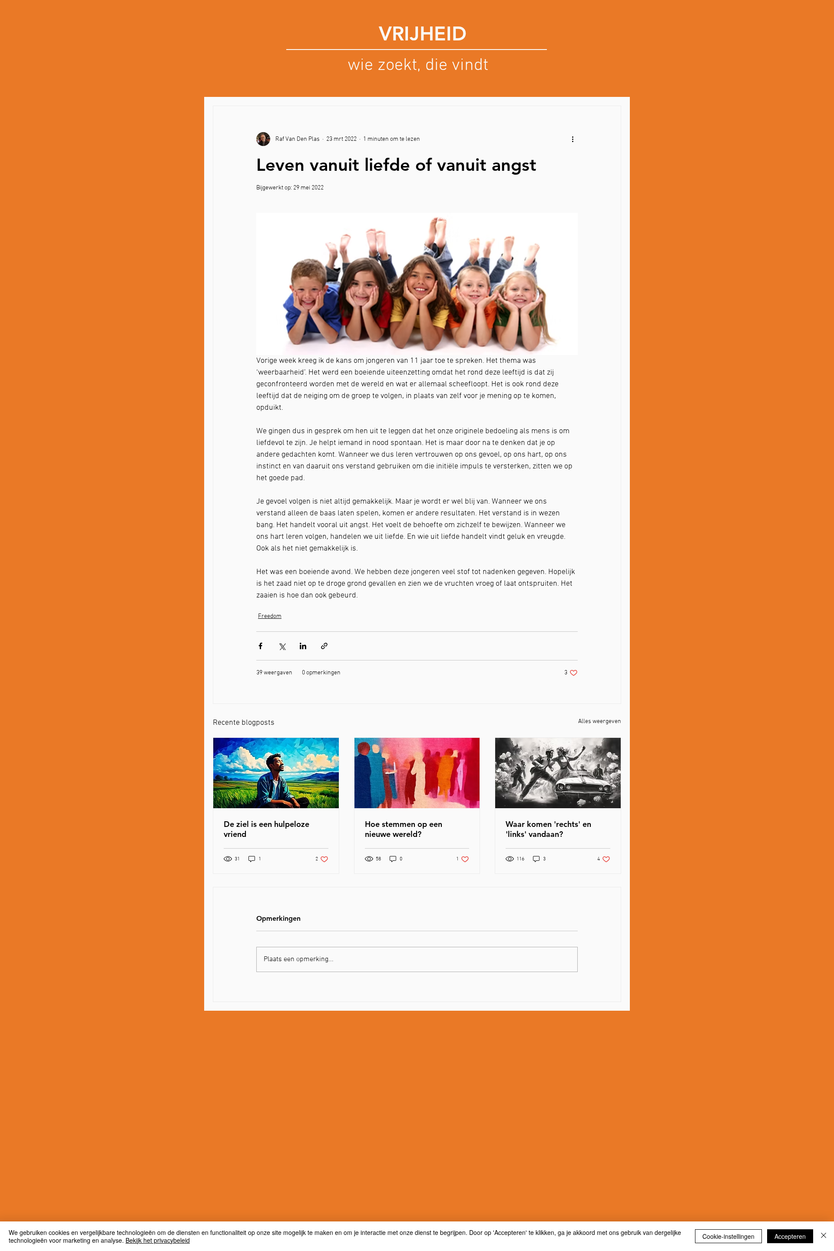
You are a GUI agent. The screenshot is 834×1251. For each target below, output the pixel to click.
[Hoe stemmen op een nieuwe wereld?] (417, 773)
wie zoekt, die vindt (418, 65)
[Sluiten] (823, 1236)
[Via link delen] (324, 646)
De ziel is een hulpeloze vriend (266, 829)
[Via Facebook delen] (260, 646)
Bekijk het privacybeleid (158, 1240)
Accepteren (790, 1236)
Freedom (269, 616)
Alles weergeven (599, 721)
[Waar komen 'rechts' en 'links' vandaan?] (558, 773)
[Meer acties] (572, 139)
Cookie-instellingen (728, 1236)
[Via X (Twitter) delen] (282, 646)
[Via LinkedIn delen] (303, 646)
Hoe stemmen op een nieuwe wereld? (403, 829)
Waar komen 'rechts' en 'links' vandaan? (548, 829)
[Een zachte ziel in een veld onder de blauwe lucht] (276, 773)
